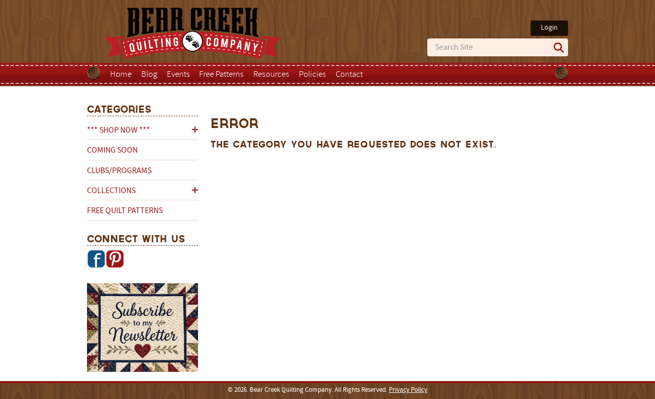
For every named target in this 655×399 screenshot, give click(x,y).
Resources (271, 74)
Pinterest (114, 258)
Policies (312, 74)
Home (121, 74)
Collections (111, 191)
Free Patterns (221, 74)
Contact (349, 74)
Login (549, 28)
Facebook (96, 258)
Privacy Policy (408, 390)
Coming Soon (112, 150)
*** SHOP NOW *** (118, 131)
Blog (149, 74)
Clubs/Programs (119, 171)
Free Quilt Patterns (125, 211)
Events (178, 74)
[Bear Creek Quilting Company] (142, 329)
